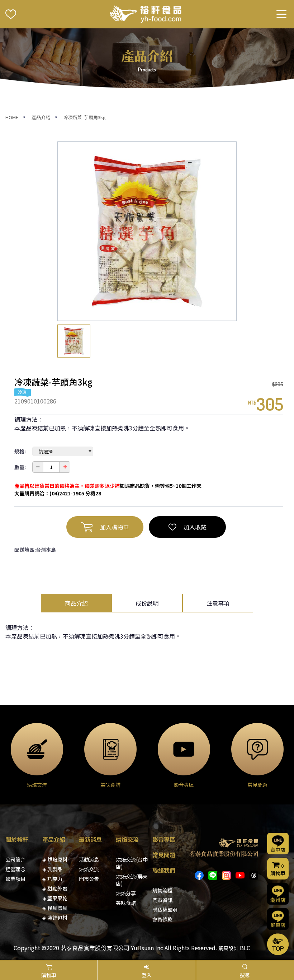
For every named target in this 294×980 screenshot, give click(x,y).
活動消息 (89, 859)
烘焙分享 (126, 893)
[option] (147, 231)
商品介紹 (76, 603)
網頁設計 (228, 948)
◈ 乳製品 (52, 869)
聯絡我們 (163, 870)
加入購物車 (114, 527)
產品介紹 (41, 117)
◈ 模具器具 (54, 907)
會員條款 (162, 919)
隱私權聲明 (164, 909)
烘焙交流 (89, 869)
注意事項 (218, 603)
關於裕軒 (16, 839)
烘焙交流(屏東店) (132, 880)
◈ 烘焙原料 (54, 859)
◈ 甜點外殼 (54, 888)
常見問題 (163, 854)
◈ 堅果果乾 (54, 898)
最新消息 (90, 839)
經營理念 (15, 869)
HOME (11, 117)
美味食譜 (126, 902)
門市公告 (89, 878)
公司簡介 (15, 859)
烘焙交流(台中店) (132, 863)
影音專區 (163, 839)
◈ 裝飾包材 (54, 917)
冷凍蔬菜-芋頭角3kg (84, 117)
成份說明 (147, 603)
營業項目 (15, 878)
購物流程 (162, 890)
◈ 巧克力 (52, 878)
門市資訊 (162, 900)
